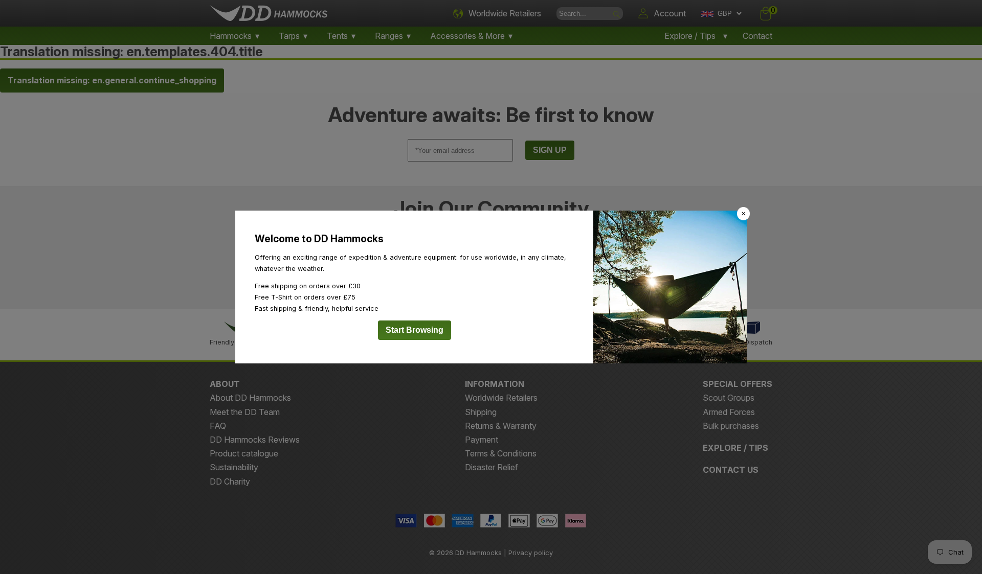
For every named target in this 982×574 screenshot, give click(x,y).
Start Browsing (414, 330)
